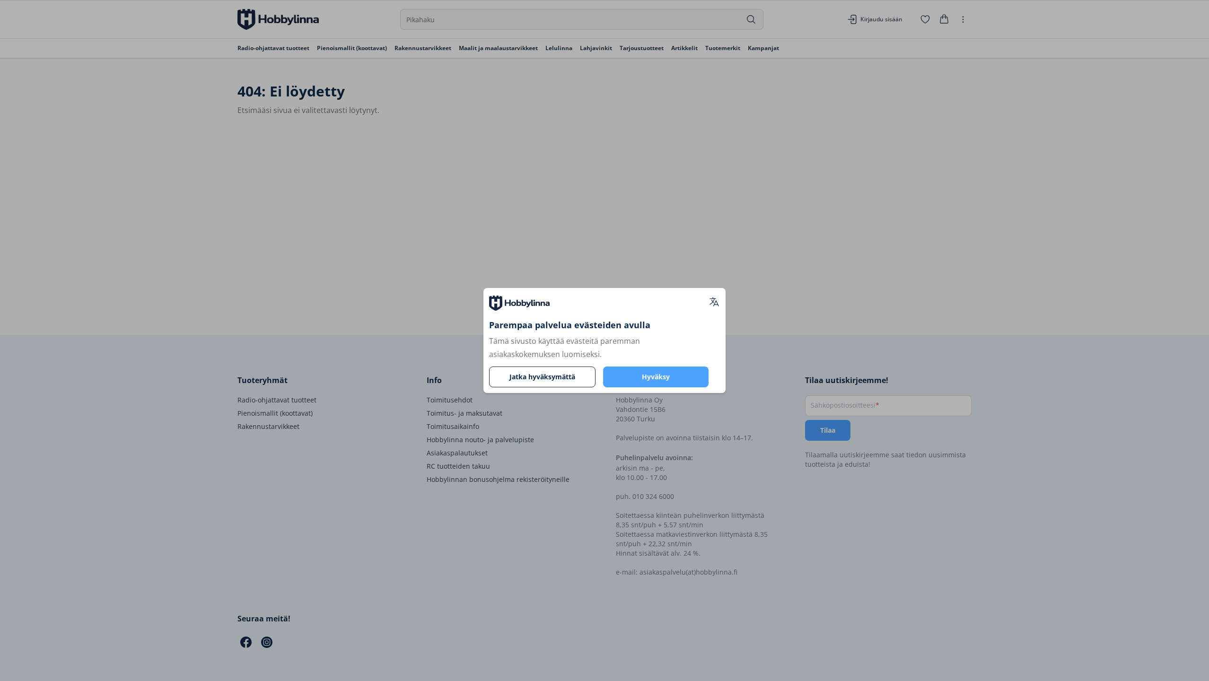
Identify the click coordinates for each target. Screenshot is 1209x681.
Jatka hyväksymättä (542, 376)
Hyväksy (656, 376)
